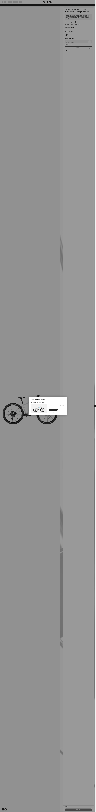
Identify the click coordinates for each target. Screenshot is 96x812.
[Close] (64, 399)
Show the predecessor (52, 412)
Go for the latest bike (53, 409)
